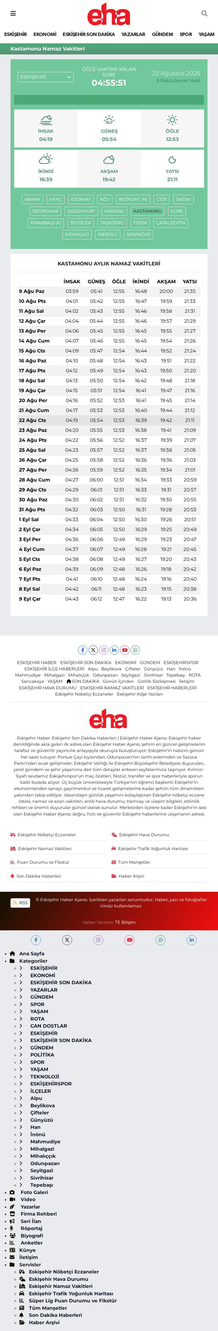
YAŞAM (207, 34)
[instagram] (98, 940)
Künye (27, 1250)
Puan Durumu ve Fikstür (43, 862)
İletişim (186, 681)
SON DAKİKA (85, 681)
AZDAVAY (81, 199)
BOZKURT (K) (133, 199)
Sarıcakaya (32, 681)
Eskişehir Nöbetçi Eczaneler (84, 694)
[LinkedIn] (114, 650)
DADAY (183, 199)
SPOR (186, 34)
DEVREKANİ (45, 211)
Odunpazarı (105, 675)
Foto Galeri (33, 1192)
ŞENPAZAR (138, 234)
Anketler (31, 1243)
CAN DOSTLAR (48, 1026)
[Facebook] (82, 650)
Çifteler (133, 668)
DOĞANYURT (81, 211)
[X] (93, 650)
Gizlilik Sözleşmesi (157, 681)
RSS (23, 902)
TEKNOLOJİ (44, 1076)
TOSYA (140, 222)
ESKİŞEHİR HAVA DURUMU (48, 687)
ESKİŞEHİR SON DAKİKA (89, 34)
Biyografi (31, 1236)
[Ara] (204, 14)
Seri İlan (30, 1221)
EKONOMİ (44, 34)
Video (27, 1199)
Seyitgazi (130, 675)
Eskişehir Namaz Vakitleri (45, 848)
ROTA (195, 675)
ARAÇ (55, 199)
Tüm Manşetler (134, 862)
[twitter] (67, 940)
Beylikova (111, 668)
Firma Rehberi (38, 1214)
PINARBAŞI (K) (45, 222)
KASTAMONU (147, 211)
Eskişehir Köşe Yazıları (140, 694)
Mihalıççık (78, 675)
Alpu (93, 668)
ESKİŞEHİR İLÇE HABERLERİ (54, 668)
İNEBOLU (108, 234)
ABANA (32, 199)
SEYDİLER (80, 222)
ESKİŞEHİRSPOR (181, 662)
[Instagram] (103, 650)
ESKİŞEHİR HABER (36, 662)
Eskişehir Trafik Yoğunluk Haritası (153, 848)
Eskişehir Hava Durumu (144, 834)
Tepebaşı (175, 675)
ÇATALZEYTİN (170, 222)
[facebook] (36, 940)
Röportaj (30, 1228)
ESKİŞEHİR (15, 34)
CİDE (161, 199)
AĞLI (105, 199)
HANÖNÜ (114, 211)
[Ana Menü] (13, 13)
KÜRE (177, 211)
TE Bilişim (125, 922)
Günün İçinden (118, 681)
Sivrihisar (153, 675)
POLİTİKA (41, 1055)
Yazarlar (29, 1207)
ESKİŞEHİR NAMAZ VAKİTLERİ (112, 687)
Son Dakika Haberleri (38, 876)
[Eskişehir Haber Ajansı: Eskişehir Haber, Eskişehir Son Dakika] (108, 13)
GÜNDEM (162, 34)
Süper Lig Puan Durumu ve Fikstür (73, 1300)
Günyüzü (153, 668)
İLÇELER (40, 1091)
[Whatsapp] (135, 650)
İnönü (185, 668)
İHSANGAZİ (77, 234)
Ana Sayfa (31, 953)
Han (171, 668)
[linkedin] (192, 940)
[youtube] (129, 940)
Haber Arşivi (131, 876)
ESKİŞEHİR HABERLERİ (171, 687)
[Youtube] (124, 650)
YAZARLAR (133, 34)
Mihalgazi (54, 675)
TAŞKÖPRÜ (112, 222)
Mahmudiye (28, 675)
